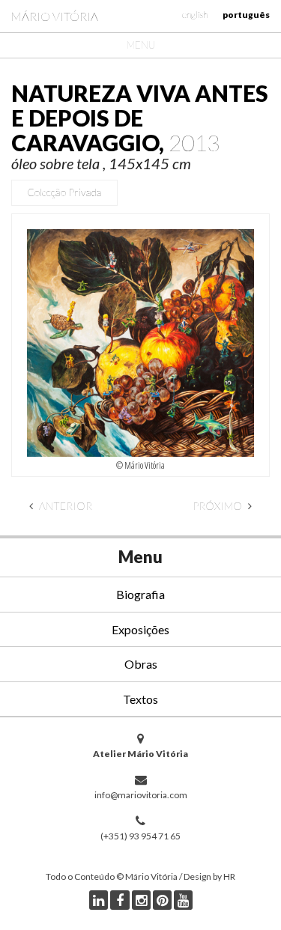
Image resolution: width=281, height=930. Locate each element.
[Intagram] (141, 900)
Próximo (218, 505)
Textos (140, 699)
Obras (140, 664)
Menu (141, 45)
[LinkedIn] (98, 900)
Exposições (140, 629)
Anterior (64, 505)
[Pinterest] (162, 900)
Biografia (140, 594)
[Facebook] (120, 900)
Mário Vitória (54, 16)
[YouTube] (183, 900)
